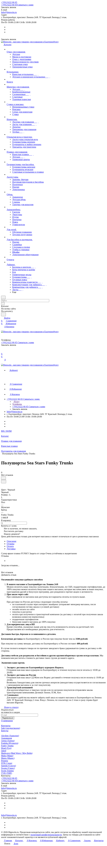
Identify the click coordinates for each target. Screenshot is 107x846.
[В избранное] (3, 478)
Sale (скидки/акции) (10, 728)
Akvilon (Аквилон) (10, 735)
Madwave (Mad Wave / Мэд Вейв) (16, 753)
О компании (7, 720)
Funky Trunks (7, 745)
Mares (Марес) (7, 758)
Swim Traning (7, 771)
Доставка (11, 549)
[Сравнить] (3, 481)
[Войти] (2, 351)
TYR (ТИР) (6, 773)
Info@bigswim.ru (9, 12)
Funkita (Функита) (9, 743)
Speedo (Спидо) (8, 766)
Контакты (5, 725)
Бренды (4, 730)
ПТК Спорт (6, 763)
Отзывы (10, 544)
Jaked (3, 750)
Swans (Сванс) (8, 768)
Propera (4, 760)
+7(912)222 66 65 (9, 2)
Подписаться (7, 718)
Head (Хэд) (6, 748)
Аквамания (6, 738)
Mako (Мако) (7, 755)
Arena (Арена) (7, 740)
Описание (11, 541)
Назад (16, 401)
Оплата (10, 546)
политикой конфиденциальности (46, 834)
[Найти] (3, 314)
